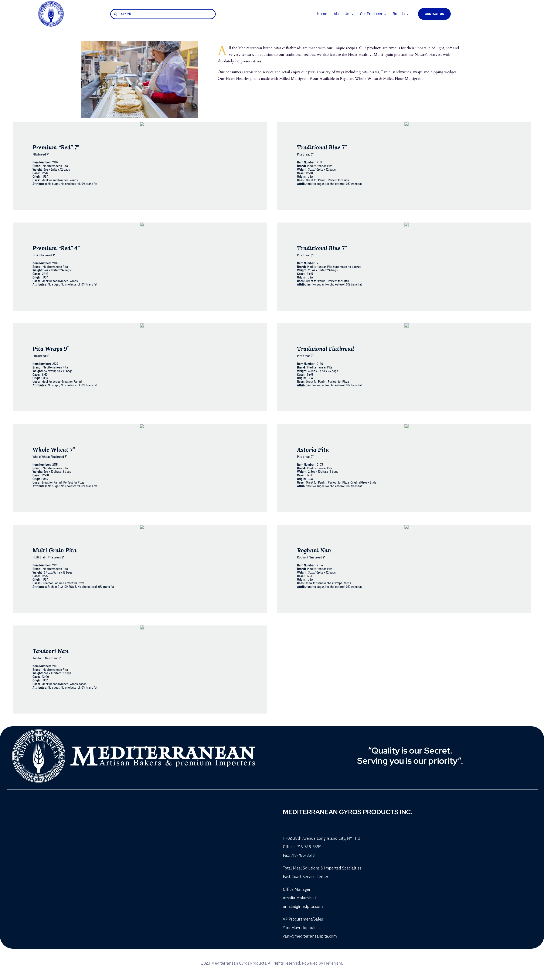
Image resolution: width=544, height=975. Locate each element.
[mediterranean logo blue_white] (51, 3)
